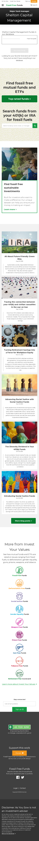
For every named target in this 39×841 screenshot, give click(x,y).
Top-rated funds (18, 98)
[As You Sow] (19, 727)
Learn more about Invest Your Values (18, 684)
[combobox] (19, 125)
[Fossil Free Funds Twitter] (21, 777)
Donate (34, 1)
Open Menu (3, 5)
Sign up (27, 1)
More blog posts (22, 521)
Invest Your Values (15, 1)
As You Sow (5, 1)
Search (34, 5)
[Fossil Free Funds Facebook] (17, 777)
